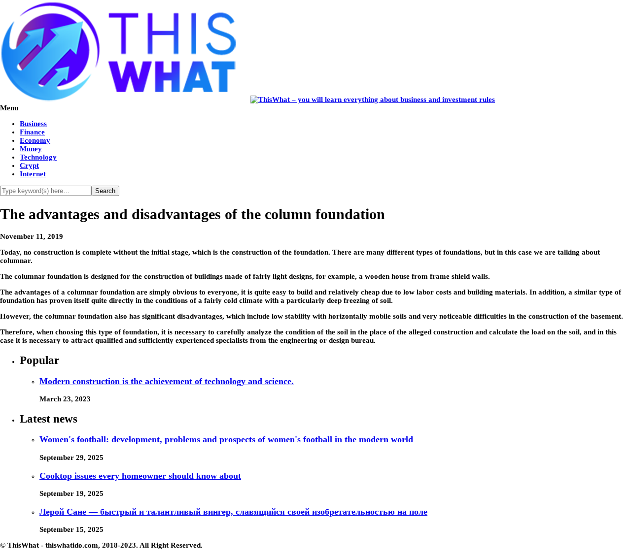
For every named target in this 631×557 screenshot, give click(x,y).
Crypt (29, 165)
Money (31, 149)
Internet (33, 174)
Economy (35, 140)
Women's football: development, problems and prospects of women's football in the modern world (226, 439)
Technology (38, 157)
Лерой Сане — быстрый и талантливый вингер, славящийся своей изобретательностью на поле (233, 512)
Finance (32, 132)
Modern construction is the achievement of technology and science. (166, 381)
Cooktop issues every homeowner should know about (140, 476)
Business (33, 124)
